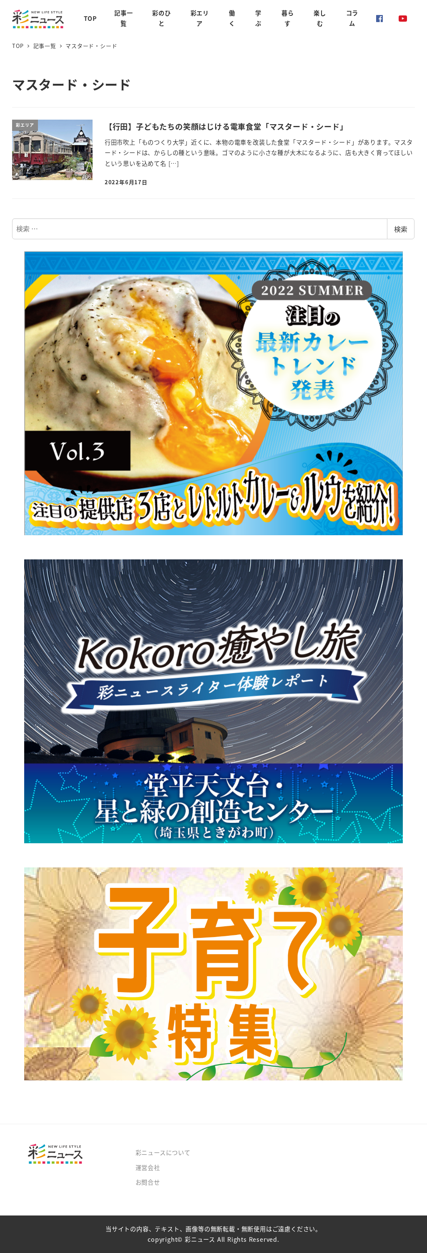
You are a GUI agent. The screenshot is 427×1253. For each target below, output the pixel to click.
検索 (400, 229)
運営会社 (148, 1167)
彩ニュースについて (163, 1152)
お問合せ (148, 1182)
